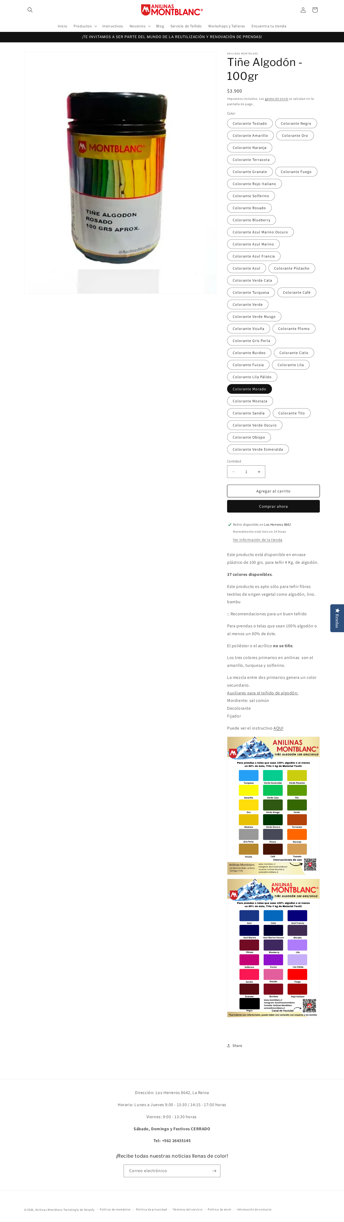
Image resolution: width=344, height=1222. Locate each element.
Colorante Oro (295, 135)
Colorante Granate (250, 171)
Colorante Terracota (251, 159)
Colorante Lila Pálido (252, 376)
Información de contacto (254, 1209)
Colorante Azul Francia (254, 256)
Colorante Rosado (249, 207)
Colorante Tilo (291, 413)
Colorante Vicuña (248, 328)
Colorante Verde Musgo (254, 316)
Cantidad (234, 461)
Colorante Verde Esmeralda (258, 449)
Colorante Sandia (249, 413)
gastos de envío (277, 99)
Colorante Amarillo (250, 135)
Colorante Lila (291, 364)
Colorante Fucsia (248, 364)
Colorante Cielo (294, 352)
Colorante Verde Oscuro (255, 425)
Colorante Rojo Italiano (254, 183)
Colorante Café (297, 292)
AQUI (278, 728)
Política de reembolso (115, 1209)
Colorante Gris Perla (251, 340)
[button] (30, 10)
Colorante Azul (246, 268)
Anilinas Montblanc (49, 1210)
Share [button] (237, 1045)
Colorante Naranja (250, 147)
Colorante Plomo (294, 328)
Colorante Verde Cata (252, 280)
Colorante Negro (296, 123)
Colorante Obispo (249, 437)
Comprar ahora (273, 506)
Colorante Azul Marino (253, 244)
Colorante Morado (249, 389)
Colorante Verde (248, 304)
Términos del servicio (188, 1209)
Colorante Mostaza (250, 401)
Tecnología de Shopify (79, 1210)
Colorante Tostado (250, 123)
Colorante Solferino (251, 195)
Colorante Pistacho (292, 268)
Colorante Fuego (296, 171)
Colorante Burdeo (249, 352)
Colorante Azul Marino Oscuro (260, 232)
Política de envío (219, 1209)
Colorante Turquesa (251, 292)
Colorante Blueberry (251, 220)
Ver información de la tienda (257, 539)
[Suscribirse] (214, 1171)
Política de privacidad (151, 1209)
